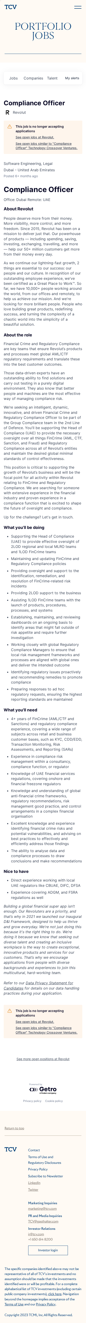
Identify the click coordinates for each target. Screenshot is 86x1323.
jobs (13, 78)
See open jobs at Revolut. (35, 137)
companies (33, 78)
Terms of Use (14, 1304)
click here (54, 1294)
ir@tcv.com (36, 1234)
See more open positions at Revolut (43, 1059)
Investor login (48, 1250)
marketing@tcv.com (42, 1209)
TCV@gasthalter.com (43, 1222)
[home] (23, 7)
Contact (34, 1150)
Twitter (33, 1190)
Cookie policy (54, 1101)
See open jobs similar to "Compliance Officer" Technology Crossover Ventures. (47, 146)
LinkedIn (34, 1183)
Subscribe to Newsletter (45, 1176)
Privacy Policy (38, 1169)
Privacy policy (32, 1101)
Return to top (14, 1128)
